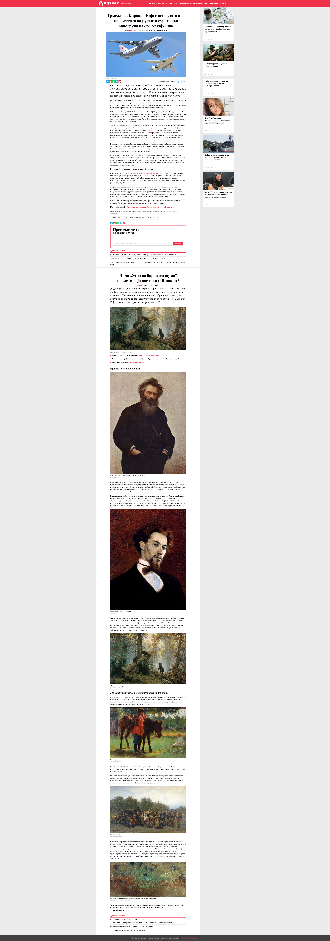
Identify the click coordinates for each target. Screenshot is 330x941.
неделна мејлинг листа (138, 362)
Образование (197, 3)
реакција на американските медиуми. (144, 173)
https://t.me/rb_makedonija (149, 355)
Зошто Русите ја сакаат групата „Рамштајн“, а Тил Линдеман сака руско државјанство (218, 194)
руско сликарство (118, 910)
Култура (161, 3)
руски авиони (153, 218)
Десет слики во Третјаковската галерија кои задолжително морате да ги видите (142, 923)
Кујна (175, 3)
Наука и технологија (211, 3)
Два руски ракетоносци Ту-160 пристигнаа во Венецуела (150, 207)
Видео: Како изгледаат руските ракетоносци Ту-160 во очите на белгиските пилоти (143, 255)
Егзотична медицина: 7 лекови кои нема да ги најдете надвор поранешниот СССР (217, 29)
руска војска (116, 218)
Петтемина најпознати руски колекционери (127, 919)
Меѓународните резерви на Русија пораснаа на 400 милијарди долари (216, 83)
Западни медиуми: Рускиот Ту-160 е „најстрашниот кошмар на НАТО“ (138, 258)
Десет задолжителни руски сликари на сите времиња (131, 926)
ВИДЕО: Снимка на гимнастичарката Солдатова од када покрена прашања (218, 120)
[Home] (101, 3)
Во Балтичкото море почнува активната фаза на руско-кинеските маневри (216, 157)
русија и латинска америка (135, 218)
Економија (153, 3)
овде (120, 931)
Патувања (223, 3)
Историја (169, 3)
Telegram (182, 81)
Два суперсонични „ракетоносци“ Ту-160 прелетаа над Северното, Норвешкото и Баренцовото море (148, 263)
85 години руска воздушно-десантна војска (216, 65)
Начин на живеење (185, 3)
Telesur (148, 133)
